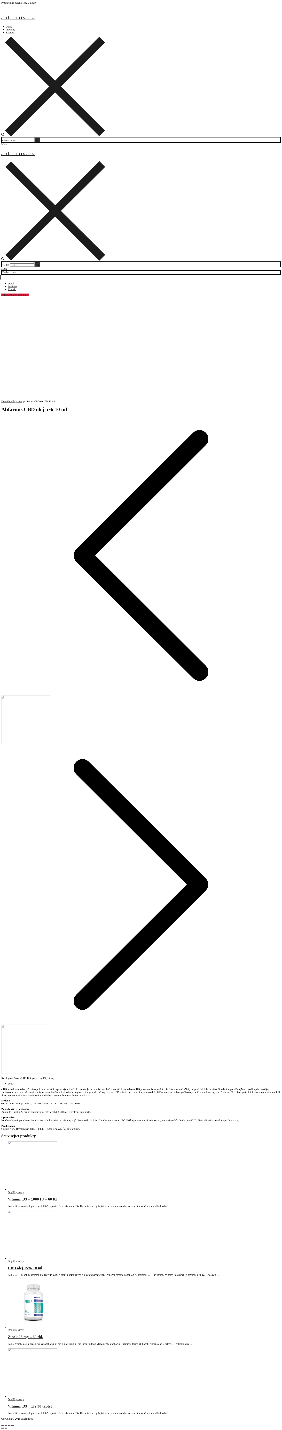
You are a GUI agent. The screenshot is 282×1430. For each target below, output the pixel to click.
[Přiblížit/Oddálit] (12, 1425)
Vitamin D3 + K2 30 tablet (30, 1406)
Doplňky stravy (16, 401)
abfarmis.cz (18, 17)
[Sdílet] (6, 1425)
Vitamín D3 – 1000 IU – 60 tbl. (33, 1199)
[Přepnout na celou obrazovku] (9, 1425)
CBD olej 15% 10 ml (25, 1268)
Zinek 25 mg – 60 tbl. (25, 1337)
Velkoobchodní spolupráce (15, 295)
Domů (4, 401)
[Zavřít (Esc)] (2, 1425)
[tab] (144, 1083)
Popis (11, 1083)
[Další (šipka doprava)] (6, 1428)
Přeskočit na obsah (11, 2)
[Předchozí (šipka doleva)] (2, 1428)
